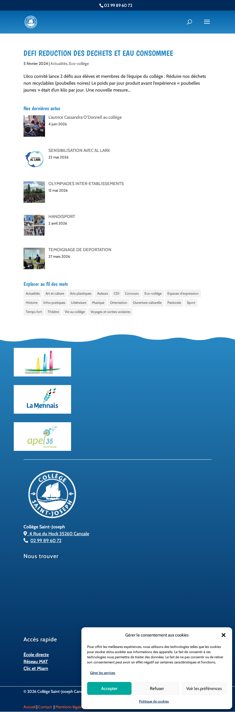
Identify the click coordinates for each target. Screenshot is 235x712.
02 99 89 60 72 (45, 540)
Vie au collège (75, 312)
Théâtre (53, 312)
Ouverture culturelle (147, 302)
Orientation (118, 302)
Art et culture (55, 293)
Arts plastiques (80, 293)
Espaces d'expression (183, 293)
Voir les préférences (204, 688)
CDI (116, 293)
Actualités (58, 63)
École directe (36, 654)
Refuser (157, 688)
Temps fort (34, 312)
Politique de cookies (154, 701)
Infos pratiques (54, 302)
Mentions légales (69, 706)
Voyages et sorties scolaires (110, 312)
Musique (98, 302)
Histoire (32, 302)
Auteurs (102, 293)
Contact (45, 706)
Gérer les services (102, 673)
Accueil (29, 706)
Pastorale (174, 302)
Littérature (78, 302)
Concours (132, 293)
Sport (191, 302)
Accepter (109, 688)
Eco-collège (79, 63)
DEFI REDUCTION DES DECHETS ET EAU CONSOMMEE (98, 53)
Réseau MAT (35, 661)
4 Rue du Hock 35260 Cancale (58, 533)
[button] (223, 635)
